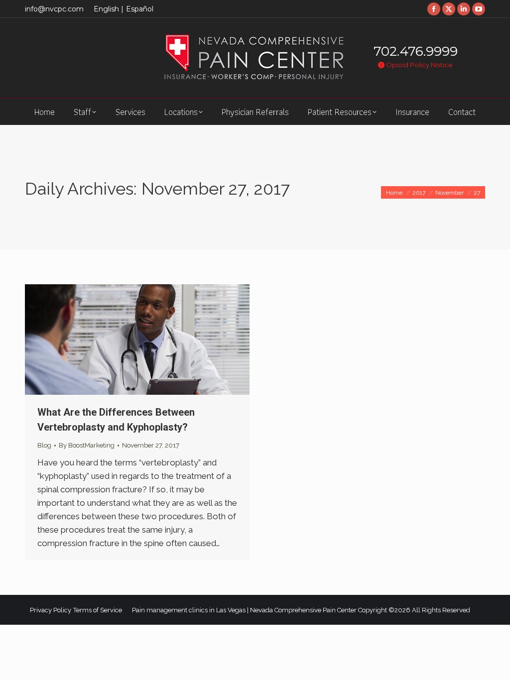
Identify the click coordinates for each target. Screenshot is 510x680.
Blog (44, 445)
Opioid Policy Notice (418, 65)
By (87, 445)
